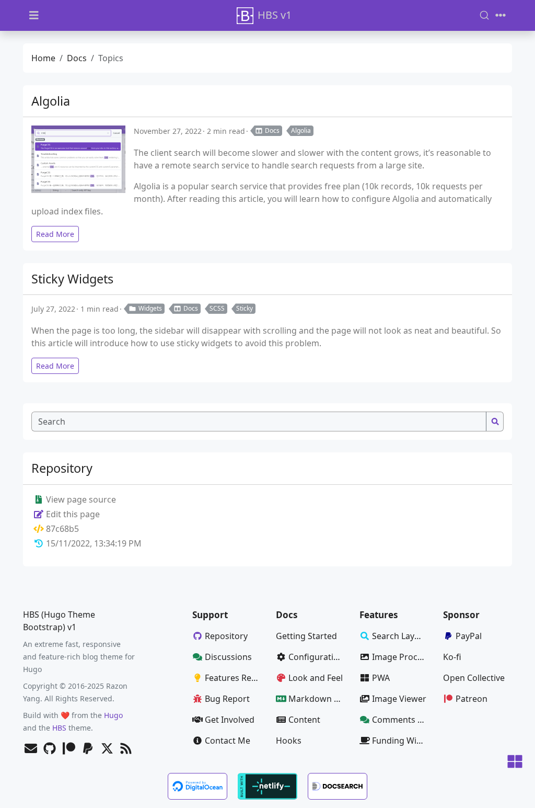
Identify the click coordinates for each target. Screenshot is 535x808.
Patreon (471, 698)
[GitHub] (49, 749)
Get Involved (229, 719)
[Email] (31, 749)
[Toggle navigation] (500, 15)
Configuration (316, 657)
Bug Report (227, 698)
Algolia (50, 101)
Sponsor (461, 615)
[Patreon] (69, 749)
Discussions (228, 657)
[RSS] (126, 749)
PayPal (469, 636)
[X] (107, 749)
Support (210, 615)
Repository (226, 636)
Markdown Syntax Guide (319, 698)
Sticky (244, 308)
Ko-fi (452, 657)
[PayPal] (88, 749)
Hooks (288, 740)
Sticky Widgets (72, 278)
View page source (80, 499)
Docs (77, 58)
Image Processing (403, 657)
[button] (515, 762)
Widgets (150, 308)
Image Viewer (399, 698)
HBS (59, 728)
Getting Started (306, 636)
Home (43, 58)
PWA (381, 678)
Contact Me (227, 740)
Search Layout (400, 636)
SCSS (217, 308)
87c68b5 (62, 528)
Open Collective (474, 678)
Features (378, 615)
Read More (55, 234)
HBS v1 (275, 15)
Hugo (113, 715)
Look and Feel (315, 678)
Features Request (236, 678)
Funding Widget (403, 740)
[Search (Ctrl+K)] (484, 15)
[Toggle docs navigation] (34, 15)
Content (304, 719)
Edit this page (72, 514)
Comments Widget (403, 719)
